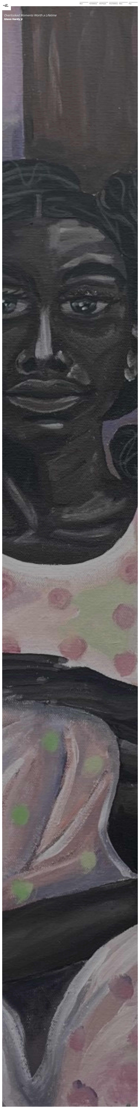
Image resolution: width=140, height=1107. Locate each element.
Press (130, 3)
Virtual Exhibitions (113, 3)
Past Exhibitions (93, 3)
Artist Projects (102, 3)
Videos (120, 3)
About (81, 3)
